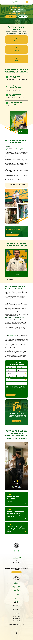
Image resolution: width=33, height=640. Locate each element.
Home (16, 580)
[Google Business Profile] (18, 578)
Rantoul (16, 598)
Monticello (16, 597)
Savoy (16, 599)
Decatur (16, 593)
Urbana (16, 601)
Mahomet (16, 595)
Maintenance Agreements (16, 586)
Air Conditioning (16, 583)
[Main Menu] (6, 1)
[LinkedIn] (20, 578)
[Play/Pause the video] (2, 22)
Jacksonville (16, 594)
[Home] (16, 1)
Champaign (16, 590)
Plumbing (16, 584)
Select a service (8, 378)
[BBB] (13, 578)
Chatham (16, 591)
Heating (16, 582)
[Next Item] (18, 550)
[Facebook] (15, 578)
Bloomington (16, 589)
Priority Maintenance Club (12, 335)
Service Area (16, 587)
